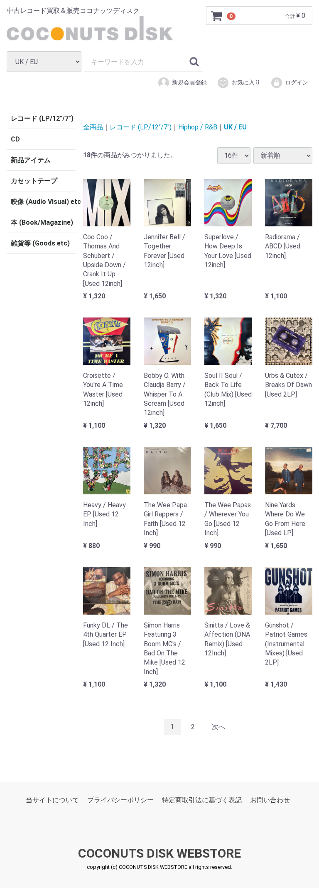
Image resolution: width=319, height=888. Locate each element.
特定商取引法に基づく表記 (202, 800)
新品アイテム (31, 160)
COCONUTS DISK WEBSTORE (159, 853)
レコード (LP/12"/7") (42, 118)
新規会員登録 (189, 82)
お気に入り (245, 82)
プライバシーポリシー (120, 800)
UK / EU (235, 127)
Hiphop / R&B (197, 127)
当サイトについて (52, 800)
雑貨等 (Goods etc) (40, 243)
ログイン (296, 82)
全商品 (93, 127)
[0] (216, 16)
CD (15, 139)
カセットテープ (34, 181)
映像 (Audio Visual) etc (43, 202)
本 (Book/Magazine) (42, 222)
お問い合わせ (270, 800)
